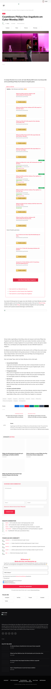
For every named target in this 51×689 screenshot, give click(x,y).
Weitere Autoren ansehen (43, 429)
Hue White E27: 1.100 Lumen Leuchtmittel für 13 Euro (18, 530)
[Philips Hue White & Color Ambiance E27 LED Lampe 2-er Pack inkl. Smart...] (11, 110)
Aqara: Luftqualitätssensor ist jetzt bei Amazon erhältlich (22, 667)
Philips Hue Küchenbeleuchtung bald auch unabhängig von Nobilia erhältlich (12, 454)
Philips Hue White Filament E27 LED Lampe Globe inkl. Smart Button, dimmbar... (28, 135)
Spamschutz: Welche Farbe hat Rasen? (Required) (14, 506)
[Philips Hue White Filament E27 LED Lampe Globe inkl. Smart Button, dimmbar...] (11, 137)
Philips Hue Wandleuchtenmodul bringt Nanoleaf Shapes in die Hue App (12, 474)
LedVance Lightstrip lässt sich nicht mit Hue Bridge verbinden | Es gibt (27, 549)
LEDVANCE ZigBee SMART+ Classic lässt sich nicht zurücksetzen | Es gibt (28, 546)
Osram (32, 398)
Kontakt (6, 680)
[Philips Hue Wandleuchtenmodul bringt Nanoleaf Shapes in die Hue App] (13, 465)
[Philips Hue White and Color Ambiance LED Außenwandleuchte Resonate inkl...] (11, 96)
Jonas (8, 23)
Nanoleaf (28, 398)
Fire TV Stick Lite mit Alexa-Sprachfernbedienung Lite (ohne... (28, 235)
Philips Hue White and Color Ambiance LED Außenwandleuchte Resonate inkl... (25, 94)
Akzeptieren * (7, 578)
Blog (18, 304)
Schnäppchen (22, 400)
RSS (30, 680)
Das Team (35, 680)
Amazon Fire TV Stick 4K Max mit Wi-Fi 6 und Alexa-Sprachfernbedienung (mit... (27, 263)
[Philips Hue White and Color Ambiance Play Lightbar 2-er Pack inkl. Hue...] (11, 178)
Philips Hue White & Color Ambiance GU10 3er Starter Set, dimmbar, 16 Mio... (29, 204)
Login (46, 1)
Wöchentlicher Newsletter (9, 582)
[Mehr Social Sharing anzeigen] (40, 28)
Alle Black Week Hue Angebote (27, 280)
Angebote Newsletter (8, 581)
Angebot (10, 398)
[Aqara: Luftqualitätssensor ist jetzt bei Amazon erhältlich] (5, 669)
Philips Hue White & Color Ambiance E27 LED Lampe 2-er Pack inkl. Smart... (28, 108)
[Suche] (38, 1)
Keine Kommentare (20, 23)
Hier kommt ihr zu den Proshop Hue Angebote (20, 293)
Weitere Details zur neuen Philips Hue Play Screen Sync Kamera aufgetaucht (36, 454)
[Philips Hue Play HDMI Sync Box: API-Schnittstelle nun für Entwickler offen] (5, 655)
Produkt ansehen (22, 101)
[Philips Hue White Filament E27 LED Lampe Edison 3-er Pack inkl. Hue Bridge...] (11, 151)
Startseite (9, 10)
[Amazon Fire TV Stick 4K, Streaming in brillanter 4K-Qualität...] (11, 250)
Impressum (42, 680)
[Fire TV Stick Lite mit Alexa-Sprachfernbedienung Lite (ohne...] (11, 237)
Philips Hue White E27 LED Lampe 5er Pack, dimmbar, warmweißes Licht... (28, 122)
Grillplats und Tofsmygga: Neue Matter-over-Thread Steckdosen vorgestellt (25, 526)
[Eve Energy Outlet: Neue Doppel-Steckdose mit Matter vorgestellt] (5, 662)
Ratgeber (16, 400)
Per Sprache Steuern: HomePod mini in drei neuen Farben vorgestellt (25, 646)
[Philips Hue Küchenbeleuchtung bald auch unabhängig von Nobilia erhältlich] (13, 445)
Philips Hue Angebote (7, 400)
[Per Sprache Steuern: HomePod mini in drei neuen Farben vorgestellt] (5, 647)
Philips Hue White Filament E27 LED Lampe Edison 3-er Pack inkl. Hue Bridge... (28, 149)
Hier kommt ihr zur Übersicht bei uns (18, 289)
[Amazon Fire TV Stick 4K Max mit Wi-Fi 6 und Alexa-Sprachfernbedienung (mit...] (11, 264)
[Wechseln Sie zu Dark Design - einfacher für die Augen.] (40, 1)
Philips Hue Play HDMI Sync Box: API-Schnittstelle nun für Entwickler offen (26, 653)
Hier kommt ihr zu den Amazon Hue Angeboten (20, 291)
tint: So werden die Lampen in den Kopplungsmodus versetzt (22, 522)
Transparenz (23, 680)
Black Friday (42, 303)
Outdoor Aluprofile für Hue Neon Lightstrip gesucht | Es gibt (25, 543)
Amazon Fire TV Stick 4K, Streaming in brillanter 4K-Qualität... (28, 249)
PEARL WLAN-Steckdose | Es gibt (18, 553)
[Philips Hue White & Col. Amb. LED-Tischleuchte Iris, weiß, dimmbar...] (11, 164)
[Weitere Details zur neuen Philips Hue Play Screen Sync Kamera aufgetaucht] (37, 445)
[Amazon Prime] (20, 168)
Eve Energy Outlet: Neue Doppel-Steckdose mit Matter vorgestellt (24, 660)
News (4, 13)
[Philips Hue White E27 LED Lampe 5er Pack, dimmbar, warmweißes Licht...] (11, 123)
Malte (7, 522)
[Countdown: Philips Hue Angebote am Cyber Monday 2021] (25, 46)
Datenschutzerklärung (35, 590)
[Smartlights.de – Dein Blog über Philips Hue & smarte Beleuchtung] (25, 5)
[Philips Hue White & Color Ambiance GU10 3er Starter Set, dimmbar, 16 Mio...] (11, 206)
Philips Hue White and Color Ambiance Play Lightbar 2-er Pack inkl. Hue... (28, 177)
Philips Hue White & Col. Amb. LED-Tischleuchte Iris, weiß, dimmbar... (29, 163)
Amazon (4, 398)
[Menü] (4, 5)
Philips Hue (38, 398)
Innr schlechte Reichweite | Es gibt (20, 540)
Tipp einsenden (14, 680)
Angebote (15, 398)
